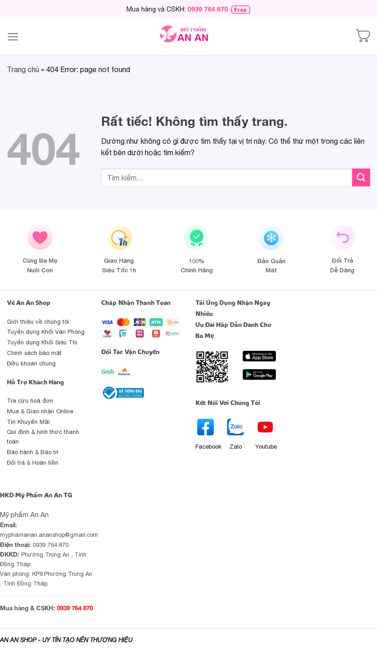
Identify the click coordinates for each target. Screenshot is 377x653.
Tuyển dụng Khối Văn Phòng (46, 331)
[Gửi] (361, 177)
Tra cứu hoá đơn (30, 400)
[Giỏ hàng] (362, 37)
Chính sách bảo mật (34, 352)
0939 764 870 (208, 9)
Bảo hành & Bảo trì (32, 452)
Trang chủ (23, 69)
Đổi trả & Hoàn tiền (32, 462)
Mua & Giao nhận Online (40, 411)
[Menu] (13, 37)
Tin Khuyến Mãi (28, 421)
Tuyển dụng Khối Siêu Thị (42, 342)
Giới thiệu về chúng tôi (38, 321)
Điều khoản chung (31, 363)
